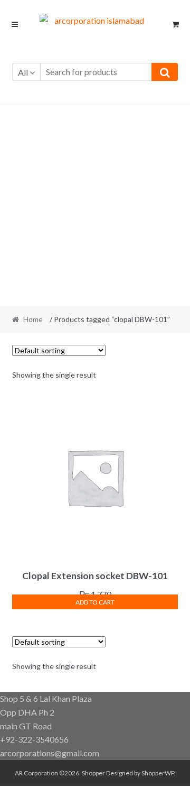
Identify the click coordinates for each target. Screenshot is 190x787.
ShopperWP (157, 773)
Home (33, 319)
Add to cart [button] (95, 602)
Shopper (93, 773)
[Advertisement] (95, 206)
